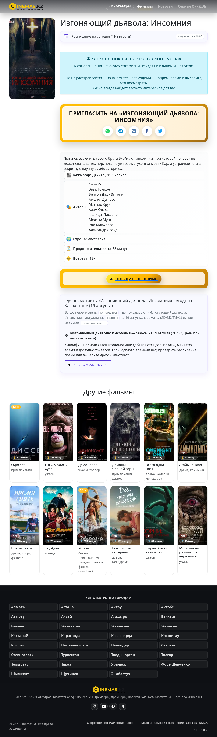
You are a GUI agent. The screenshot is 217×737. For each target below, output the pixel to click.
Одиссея (18, 465)
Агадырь (119, 616)
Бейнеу (17, 626)
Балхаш (168, 616)
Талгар (167, 654)
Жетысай (169, 626)
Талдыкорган (123, 654)
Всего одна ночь (155, 467)
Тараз (66, 664)
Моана (84, 548)
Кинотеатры (119, 6)
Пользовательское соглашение (161, 723)
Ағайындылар (190, 465)
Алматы (18, 607)
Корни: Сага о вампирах (157, 550)
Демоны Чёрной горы (123, 467)
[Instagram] (94, 706)
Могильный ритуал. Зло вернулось (189, 552)
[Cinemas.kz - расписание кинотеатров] (26, 6)
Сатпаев (168, 645)
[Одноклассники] (122, 706)
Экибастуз (120, 673)
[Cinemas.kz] (109, 689)
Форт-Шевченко (175, 664)
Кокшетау (170, 635)
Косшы (17, 645)
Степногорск (22, 654)
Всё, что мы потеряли (121, 550)
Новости (165, 6)
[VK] (134, 131)
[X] (160, 131)
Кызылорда (121, 635)
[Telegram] (120, 131)
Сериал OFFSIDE (192, 6)
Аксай (66, 616)
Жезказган (71, 626)
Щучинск (69, 673)
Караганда (71, 635)
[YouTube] (104, 706)
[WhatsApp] (107, 131)
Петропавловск (74, 645)
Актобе (167, 607)
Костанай (19, 635)
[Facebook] (147, 131)
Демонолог (87, 465)
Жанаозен (120, 626)
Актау (116, 607)
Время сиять (21, 548)
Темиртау (19, 664)
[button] (32, 58)
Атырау (18, 616)
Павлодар (120, 645)
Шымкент (20, 673)
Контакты (201, 730)
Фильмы (145, 6)
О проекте (94, 723)
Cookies (191, 723)
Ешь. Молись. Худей (56, 467)
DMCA (203, 723)
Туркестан (70, 654)
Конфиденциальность (120, 723)
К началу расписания (90, 364)
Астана (67, 607)
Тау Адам (52, 548)
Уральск (118, 664)
